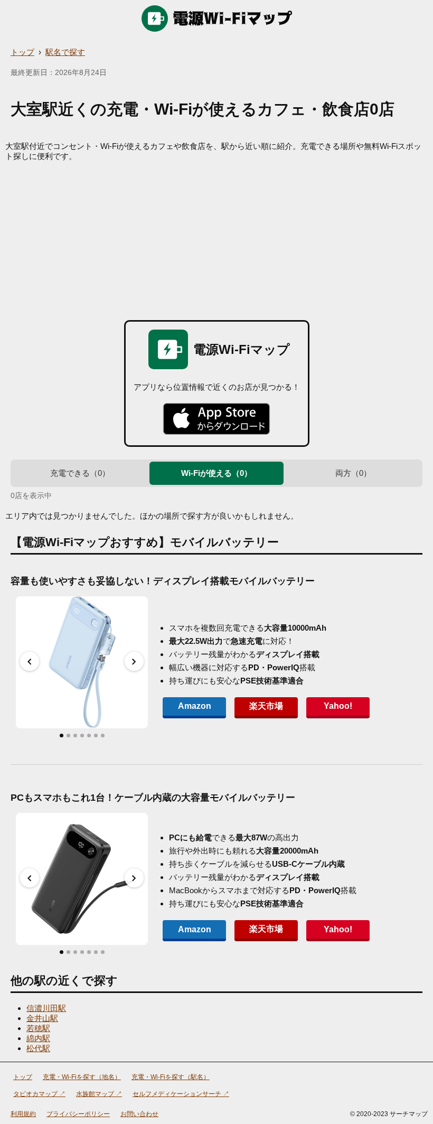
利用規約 (23, 1114)
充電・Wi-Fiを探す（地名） (82, 1077)
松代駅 (38, 1048)
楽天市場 (266, 705)
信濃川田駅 (46, 1008)
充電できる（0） (80, 473)
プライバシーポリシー (78, 1114)
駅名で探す (65, 52)
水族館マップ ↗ (99, 1094)
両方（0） (353, 473)
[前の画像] (29, 661)
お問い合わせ (139, 1114)
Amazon (194, 705)
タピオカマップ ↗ (39, 1094)
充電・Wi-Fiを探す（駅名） (170, 1077)
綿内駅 (38, 1038)
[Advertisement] (216, 241)
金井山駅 (42, 1018)
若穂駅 (38, 1028)
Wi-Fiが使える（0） (216, 473)
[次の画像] (134, 661)
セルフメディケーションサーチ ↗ (181, 1094)
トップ (22, 52)
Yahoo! (338, 705)
